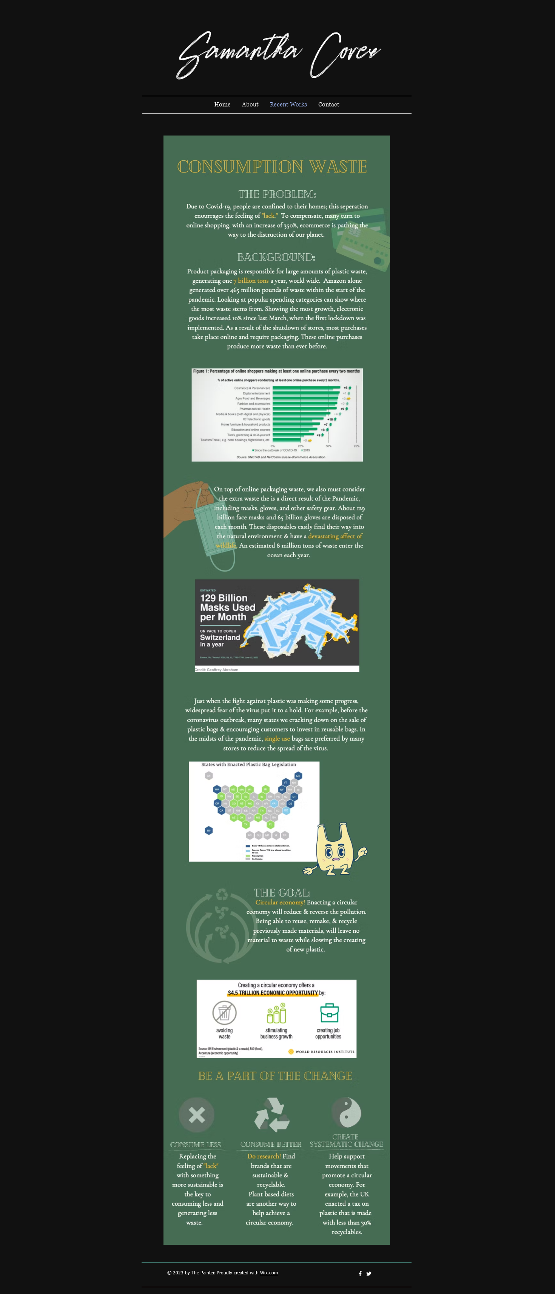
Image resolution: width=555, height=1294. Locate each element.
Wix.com (269, 1273)
